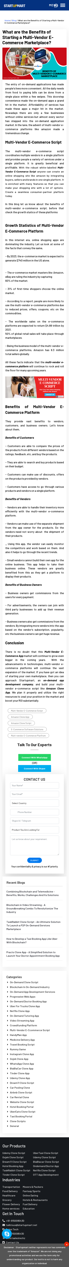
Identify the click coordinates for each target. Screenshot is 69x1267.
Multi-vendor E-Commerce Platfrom (28, 735)
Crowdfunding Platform (23, 1025)
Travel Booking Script (22, 1044)
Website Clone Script (21, 1101)
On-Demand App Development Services (32, 991)
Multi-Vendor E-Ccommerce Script (29, 1030)
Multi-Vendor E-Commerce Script (27, 710)
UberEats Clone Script (22, 1111)
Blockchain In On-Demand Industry (29, 986)
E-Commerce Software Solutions (27, 729)
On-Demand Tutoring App (24, 1015)
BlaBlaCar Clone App (21, 1068)
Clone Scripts (17, 1121)
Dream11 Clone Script (21, 1082)
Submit (34, 860)
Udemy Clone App (19, 1077)
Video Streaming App (21, 1020)
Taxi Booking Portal (20, 1116)
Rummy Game (17, 1049)
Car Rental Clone (19, 1097)
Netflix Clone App (19, 1010)
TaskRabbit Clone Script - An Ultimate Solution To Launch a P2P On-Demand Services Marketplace (33, 925)
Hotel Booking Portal (21, 1106)
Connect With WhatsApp (34, 757)
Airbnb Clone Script (20, 1092)
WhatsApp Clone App (21, 1063)
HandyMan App (18, 1034)
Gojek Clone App (18, 1058)
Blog (14, 20)
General (14, 1125)
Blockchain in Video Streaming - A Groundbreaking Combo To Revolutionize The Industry (32, 908)
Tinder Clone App (19, 1073)
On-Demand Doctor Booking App (28, 1001)
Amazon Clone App (20, 717)
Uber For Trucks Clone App (24, 1006)
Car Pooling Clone (19, 1087)
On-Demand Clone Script (23, 982)
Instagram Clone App (21, 1054)
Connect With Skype (34, 768)
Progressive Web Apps (22, 996)
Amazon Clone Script (21, 723)
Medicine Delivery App (22, 1039)
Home (7, 20)
